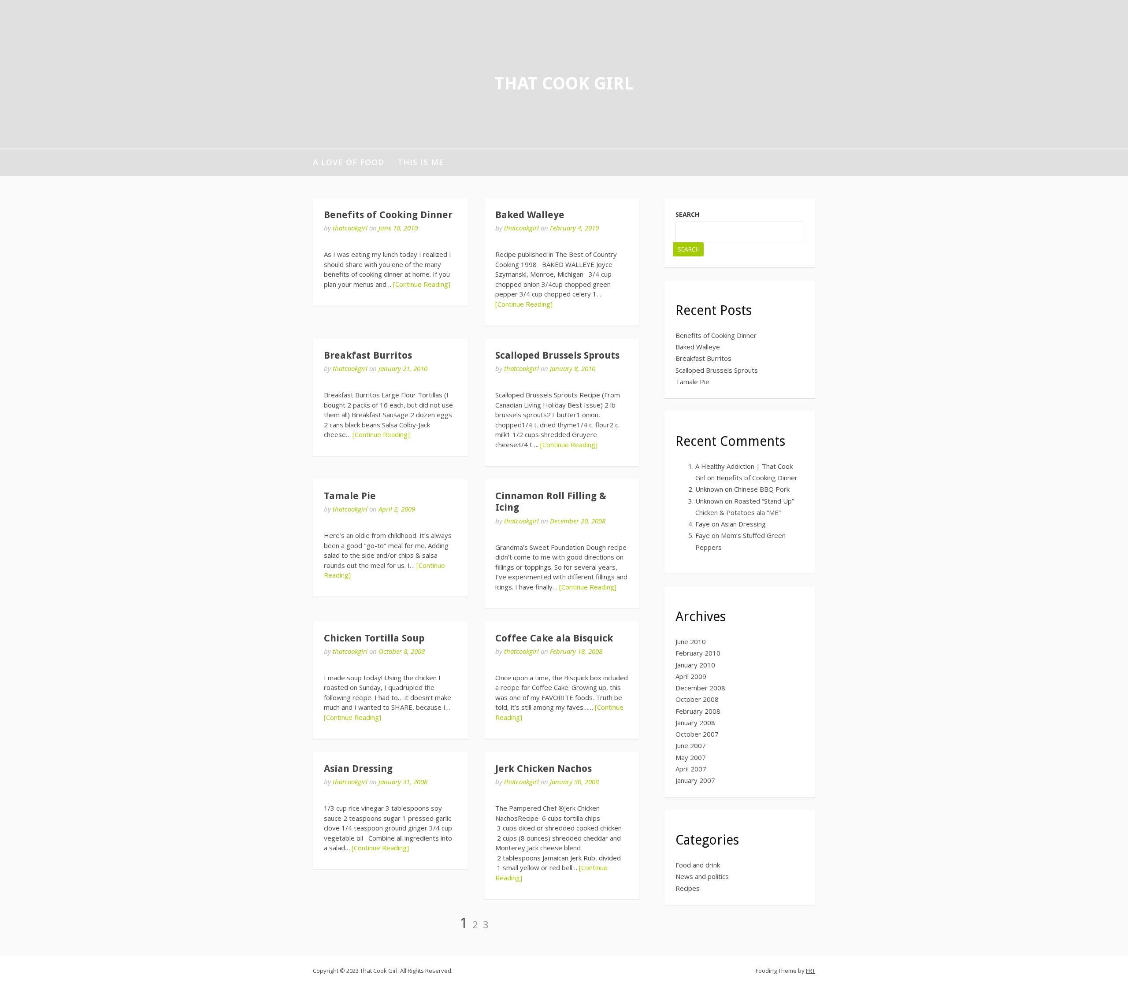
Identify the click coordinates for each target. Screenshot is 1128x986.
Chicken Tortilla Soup (374, 638)
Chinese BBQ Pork (762, 489)
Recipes (687, 888)
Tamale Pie (350, 495)
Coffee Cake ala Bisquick (554, 638)
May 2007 (690, 757)
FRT (810, 971)
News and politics (702, 876)
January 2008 (695, 722)
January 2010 (695, 664)
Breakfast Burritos (368, 355)
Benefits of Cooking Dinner (388, 214)
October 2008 (697, 699)
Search (687, 214)
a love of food (348, 162)
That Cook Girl (564, 83)
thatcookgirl (350, 227)
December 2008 (700, 687)
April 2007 (690, 768)
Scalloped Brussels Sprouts (557, 355)
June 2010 (690, 641)
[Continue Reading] (421, 284)
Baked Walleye (529, 214)
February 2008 (697, 711)
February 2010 (697, 653)
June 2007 (690, 745)
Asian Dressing (358, 768)
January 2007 (695, 780)
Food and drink (697, 864)
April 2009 (690, 676)
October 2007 (697, 734)
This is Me (420, 162)
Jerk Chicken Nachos (543, 768)
